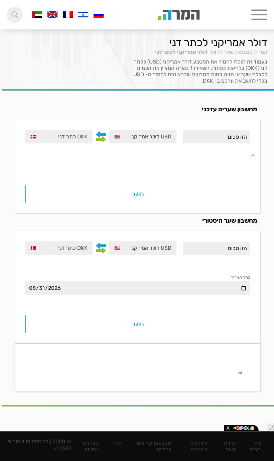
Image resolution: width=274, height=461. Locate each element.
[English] (52, 14)
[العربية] (37, 14)
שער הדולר (221, 52)
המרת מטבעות (251, 52)
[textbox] (142, 136)
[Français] (67, 14)
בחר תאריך (240, 277)
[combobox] (142, 136)
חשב (138, 194)
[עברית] (83, 14)
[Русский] (98, 14)
